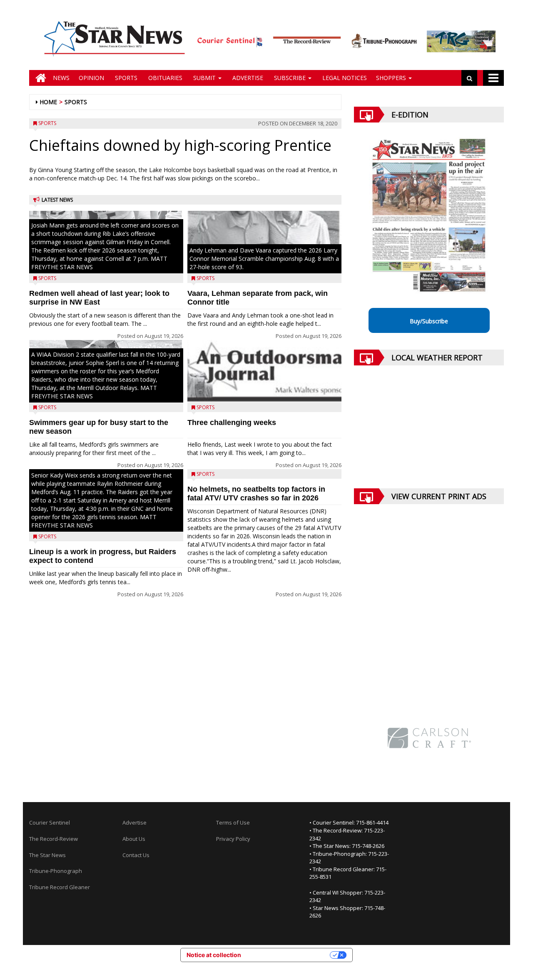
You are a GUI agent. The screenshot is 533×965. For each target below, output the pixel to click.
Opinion (91, 78)
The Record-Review (53, 838)
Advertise (247, 78)
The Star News (47, 855)
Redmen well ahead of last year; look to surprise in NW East (99, 297)
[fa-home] (38, 78)
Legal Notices (344, 78)
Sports (125, 78)
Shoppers (392, 78)
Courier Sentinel (49, 822)
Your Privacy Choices (289, 954)
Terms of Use (233, 822)
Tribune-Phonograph (55, 871)
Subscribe (289, 78)
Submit (204, 78)
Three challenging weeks (231, 422)
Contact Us (135, 855)
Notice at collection (214, 954)
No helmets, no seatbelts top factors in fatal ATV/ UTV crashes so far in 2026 (256, 493)
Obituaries (164, 78)
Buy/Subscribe (429, 321)
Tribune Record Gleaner (59, 887)
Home (48, 102)
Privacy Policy (233, 838)
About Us (133, 838)
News (61, 78)
